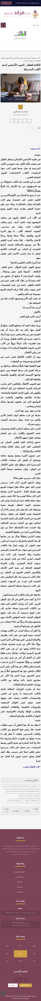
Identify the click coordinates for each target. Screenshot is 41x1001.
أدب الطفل (35, 786)
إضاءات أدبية (24, 786)
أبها (7, 954)
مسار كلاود (15, 998)
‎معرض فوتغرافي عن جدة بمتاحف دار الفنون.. (27, 3)
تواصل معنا (12, 985)
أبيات (34, 961)
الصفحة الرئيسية (19, 872)
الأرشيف (20, 882)
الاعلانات (20, 887)
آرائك (6, 946)
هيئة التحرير (19, 877)
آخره (20, 946)
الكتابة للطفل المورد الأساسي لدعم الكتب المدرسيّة (23, 791)
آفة (34, 954)
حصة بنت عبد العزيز (20, 112)
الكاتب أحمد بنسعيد (10, 786)
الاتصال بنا (19, 892)
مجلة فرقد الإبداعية (15, 801)
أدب (7, 961)
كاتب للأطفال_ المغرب (32, 801)
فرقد (21, 796)
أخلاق (20, 961)
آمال (20, 954)
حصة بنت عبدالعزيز (33, 796)
